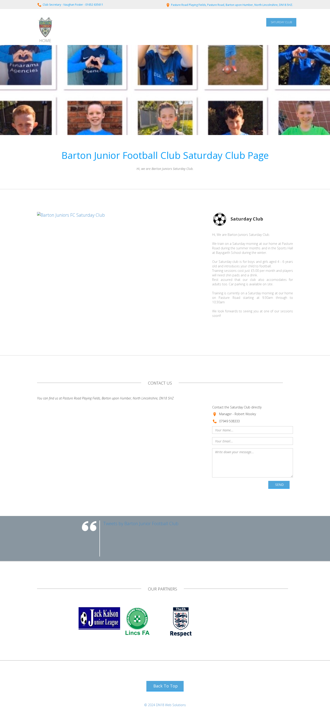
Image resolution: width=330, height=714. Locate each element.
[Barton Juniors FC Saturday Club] (71, 215)
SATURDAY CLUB (281, 22)
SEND (279, 484)
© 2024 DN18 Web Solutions (165, 705)
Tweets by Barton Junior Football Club (140, 523)
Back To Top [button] (165, 686)
